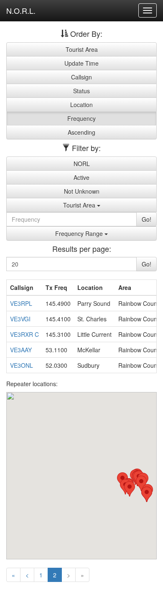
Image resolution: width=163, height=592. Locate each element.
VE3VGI (20, 319)
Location (81, 104)
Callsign (81, 77)
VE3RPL (21, 303)
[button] (129, 489)
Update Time (81, 63)
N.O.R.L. (21, 10)
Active (81, 177)
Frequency (81, 118)
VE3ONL (21, 365)
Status (81, 91)
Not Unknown (81, 191)
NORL (82, 163)
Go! (146, 219)
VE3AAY (21, 350)
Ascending (81, 132)
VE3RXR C (24, 334)
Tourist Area (82, 49)
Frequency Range (79, 233)
